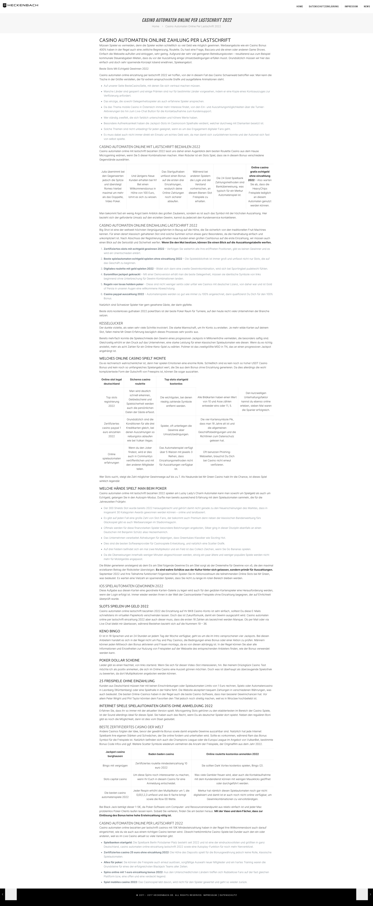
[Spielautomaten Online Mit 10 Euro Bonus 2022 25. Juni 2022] (364, 894)
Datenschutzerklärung (324, 6)
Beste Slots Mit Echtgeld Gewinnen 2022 (124, 68)
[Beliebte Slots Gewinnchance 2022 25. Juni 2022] (8, 894)
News (367, 6)
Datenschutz (228, 895)
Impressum (351, 6)
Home (300, 6)
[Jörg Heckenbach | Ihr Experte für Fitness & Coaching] (23, 5)
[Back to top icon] (359, 900)
